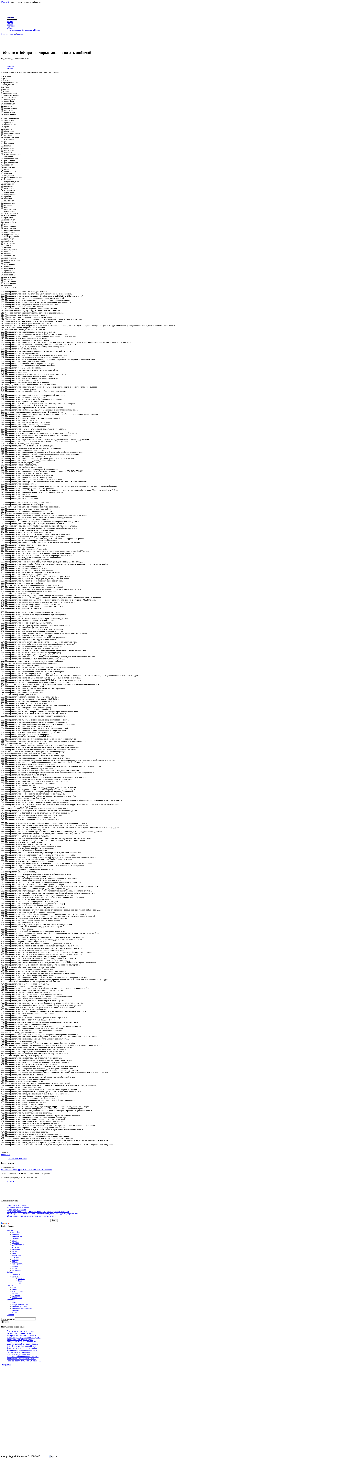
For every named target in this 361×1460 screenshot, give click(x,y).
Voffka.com (5, 1155)
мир (14, 1253)
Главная (10, 17)
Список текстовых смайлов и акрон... (23, 1331)
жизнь (14, 1262)
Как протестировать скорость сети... (22, 1335)
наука (14, 1251)
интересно (16, 1270)
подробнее (6, 1365)
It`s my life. (5, 2)
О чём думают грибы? (16, 1210)
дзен (14, 1287)
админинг (16, 1296)
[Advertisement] (177, 41)
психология (17, 1298)
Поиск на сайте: (8, 1319)
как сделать (17, 1264)
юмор (14, 1241)
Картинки (11, 26)
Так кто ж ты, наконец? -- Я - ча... (21, 1333)
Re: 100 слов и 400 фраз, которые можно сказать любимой (26, 1169)
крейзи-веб (17, 1236)
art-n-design (17, 1232)
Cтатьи (13, 34)
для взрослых (18, 1245)
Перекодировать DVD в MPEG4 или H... (24, 1361)
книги (14, 1289)
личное (15, 1260)
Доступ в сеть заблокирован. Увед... (22, 1344)
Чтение (10, 24)
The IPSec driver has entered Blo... (21, 1346)
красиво (15, 1310)
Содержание (12, 19)
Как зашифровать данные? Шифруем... (23, 1338)
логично (15, 1247)
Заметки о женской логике (18, 1207)
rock (20, 1281)
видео (14, 1302)
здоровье (16, 1249)
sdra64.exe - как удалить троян (20, 1340)
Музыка (15, 1276)
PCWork (15, 1243)
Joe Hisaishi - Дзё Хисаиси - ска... (21, 1359)
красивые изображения (22, 1308)
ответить (10, 1181)
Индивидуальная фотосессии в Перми (23, 30)
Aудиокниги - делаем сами (18, 1354)
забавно (10, 66)
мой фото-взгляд (19, 1306)
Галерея (10, 1315)
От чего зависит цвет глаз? (18, 1352)
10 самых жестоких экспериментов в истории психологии (31, 1216)
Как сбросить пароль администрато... (23, 1350)
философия (17, 1291)
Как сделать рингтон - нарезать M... (22, 1342)
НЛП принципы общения (17, 1205)
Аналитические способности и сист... (22, 1357)
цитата (15, 1293)
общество (16, 1255)
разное (20, 34)
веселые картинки (20, 1304)
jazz (19, 1283)
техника (15, 1238)
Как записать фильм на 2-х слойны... (23, 1348)
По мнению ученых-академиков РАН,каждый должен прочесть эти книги (38, 1212)
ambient (21, 1279)
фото (14, 1268)
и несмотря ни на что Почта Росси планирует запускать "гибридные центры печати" (43, 1214)
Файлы (10, 22)
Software (16, 1274)
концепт (15, 1234)
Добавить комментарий (17, 1158)
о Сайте (10, 28)
